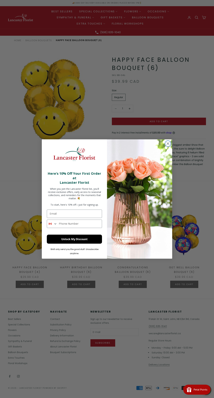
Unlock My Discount (74, 239)
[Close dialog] (168, 144)
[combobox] (52, 224)
